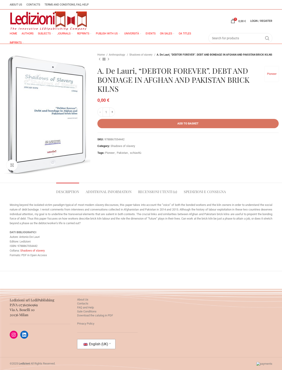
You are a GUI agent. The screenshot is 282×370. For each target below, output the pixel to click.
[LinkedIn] (24, 335)
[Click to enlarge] (12, 165)
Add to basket (188, 123)
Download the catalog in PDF (95, 315)
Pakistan (122, 152)
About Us (82, 299)
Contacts (82, 303)
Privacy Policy (85, 323)
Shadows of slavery (141, 54)
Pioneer (271, 73)
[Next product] (108, 59)
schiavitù (135, 152)
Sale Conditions (86, 311)
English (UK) (98, 344)
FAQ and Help (85, 307)
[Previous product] (99, 59)
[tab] (67, 189)
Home (101, 54)
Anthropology (117, 54)
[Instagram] (14, 335)
